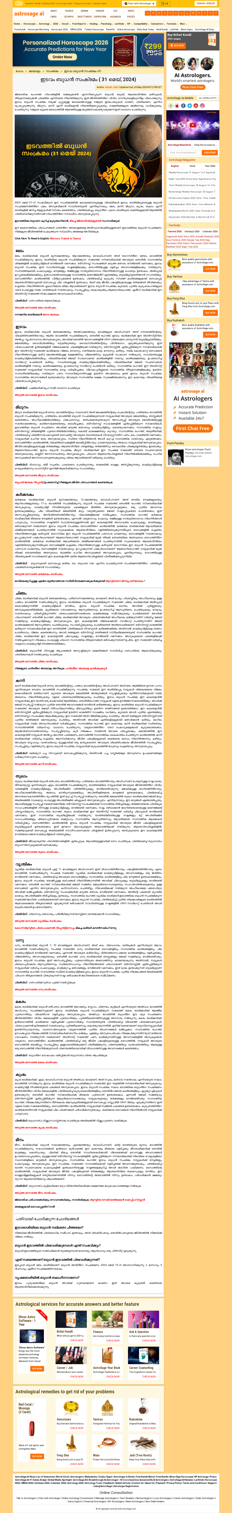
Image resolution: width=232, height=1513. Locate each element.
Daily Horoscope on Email (206, 145)
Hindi (192, 166)
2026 (56, 24)
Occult (65, 24)
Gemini (84, 11)
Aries (54, 11)
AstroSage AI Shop (204, 29)
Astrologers (76, 1476)
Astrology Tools (93, 1483)
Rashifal (29, 3)
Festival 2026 (175, 231)
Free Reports (79, 24)
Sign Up (210, 3)
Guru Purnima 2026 (176, 240)
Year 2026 (210, 166)
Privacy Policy (174, 1483)
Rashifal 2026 (48, 3)
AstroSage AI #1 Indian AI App (30, 1480)
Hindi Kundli (162, 29)
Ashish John (111, 87)
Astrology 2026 (75, 1483)
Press (213, 1476)
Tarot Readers (127, 1498)
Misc (182, 24)
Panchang (106, 24)
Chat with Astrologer (139, 3)
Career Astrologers (184, 1498)
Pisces (131, 16)
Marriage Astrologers (106, 1498)
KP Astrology (201, 1476)
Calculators (157, 24)
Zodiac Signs (105, 1476)
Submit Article (122, 1483)
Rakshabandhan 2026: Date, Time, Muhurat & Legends (194, 204)
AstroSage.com (129, 1509)
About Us (150, 1483)
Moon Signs (187, 29)
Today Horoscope (82, 3)
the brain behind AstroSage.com (198, 453)
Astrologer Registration (126, 1486)
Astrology (44, 24)
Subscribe (210, 152)
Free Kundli (20, 29)
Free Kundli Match (145, 1476)
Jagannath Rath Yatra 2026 (180, 236)
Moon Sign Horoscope (181, 1476)
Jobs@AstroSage (102, 1486)
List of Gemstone (45, 1476)
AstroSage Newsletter (179, 145)
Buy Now (179, 45)
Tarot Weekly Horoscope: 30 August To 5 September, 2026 (194, 185)
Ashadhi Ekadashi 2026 (207, 236)
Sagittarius (84, 16)
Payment (160, 1483)
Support (212, 1483)
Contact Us (138, 1483)
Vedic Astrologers (205, 1498)
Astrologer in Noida (124, 1476)
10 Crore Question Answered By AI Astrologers (144, 1480)
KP (129, 24)
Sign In (201, 3)
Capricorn (100, 16)
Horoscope (30, 24)
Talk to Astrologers (26, 1498)
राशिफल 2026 (76, 29)
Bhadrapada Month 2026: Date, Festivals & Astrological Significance (194, 210)
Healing (94, 24)
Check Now (76, 1340)
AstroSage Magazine (182, 159)
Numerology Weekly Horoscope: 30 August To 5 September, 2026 (194, 191)
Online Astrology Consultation (78, 1498)
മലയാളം (35, 71)
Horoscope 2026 (64, 3)
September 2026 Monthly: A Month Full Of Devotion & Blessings (194, 217)
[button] (24, 49)
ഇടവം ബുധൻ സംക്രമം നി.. (83, 71)
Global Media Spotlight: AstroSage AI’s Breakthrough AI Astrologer (83, 1480)
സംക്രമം (52, 71)
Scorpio (69, 16)
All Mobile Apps (208, 98)
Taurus (69, 11)
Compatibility (141, 24)
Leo (115, 11)
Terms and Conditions (194, 1483)
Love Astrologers (163, 1498)
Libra (54, 16)
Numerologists (144, 1498)
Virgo (131, 11)
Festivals (172, 24)
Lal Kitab (174, 29)
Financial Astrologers (95, 1501)
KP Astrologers (116, 1501)
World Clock (62, 1476)
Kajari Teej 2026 (190, 246)
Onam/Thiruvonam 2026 (196, 243)
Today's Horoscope (94, 29)
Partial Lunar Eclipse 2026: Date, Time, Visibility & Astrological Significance (194, 198)
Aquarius (115, 16)
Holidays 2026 (192, 231)
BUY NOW (37, 1368)
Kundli (37, 3)
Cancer (100, 11)
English (175, 166)
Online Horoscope (126, 29)
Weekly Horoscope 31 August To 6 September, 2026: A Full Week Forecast (194, 172)
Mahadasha (91, 1476)
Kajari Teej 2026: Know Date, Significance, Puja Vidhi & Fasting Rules (194, 179)
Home (17, 24)
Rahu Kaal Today (145, 29)
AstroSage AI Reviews (181, 1480)
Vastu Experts (75, 1501)
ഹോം (19, 71)
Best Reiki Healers (155, 1501)
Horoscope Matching (38, 29)
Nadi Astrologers (135, 1501)
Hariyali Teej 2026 (196, 240)
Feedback (109, 1483)
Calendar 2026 (99, 3)
